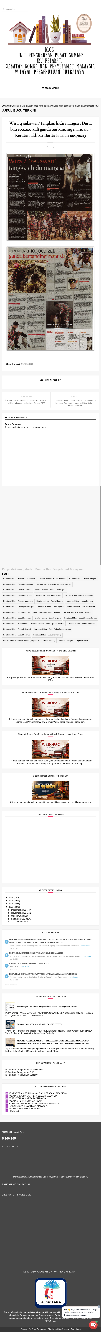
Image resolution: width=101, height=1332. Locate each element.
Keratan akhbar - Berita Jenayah (82, 579)
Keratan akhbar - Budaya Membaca (18, 601)
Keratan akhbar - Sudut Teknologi (47, 635)
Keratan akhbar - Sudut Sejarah (16, 635)
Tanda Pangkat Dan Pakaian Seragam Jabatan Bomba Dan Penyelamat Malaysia (47, 1006)
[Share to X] (27, 364)
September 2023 (19, 919)
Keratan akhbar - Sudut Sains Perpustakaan (52, 629)
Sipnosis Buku (82, 640)
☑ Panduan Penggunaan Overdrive (22, 1075)
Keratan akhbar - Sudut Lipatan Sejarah (47, 623)
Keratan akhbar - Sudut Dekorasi (46, 612)
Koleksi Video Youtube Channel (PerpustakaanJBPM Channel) (29, 640)
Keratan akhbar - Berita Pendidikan (17, 595)
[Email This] (22, 364)
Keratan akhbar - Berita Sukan (48, 595)
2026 (11, 897)
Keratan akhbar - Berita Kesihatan (17, 590)
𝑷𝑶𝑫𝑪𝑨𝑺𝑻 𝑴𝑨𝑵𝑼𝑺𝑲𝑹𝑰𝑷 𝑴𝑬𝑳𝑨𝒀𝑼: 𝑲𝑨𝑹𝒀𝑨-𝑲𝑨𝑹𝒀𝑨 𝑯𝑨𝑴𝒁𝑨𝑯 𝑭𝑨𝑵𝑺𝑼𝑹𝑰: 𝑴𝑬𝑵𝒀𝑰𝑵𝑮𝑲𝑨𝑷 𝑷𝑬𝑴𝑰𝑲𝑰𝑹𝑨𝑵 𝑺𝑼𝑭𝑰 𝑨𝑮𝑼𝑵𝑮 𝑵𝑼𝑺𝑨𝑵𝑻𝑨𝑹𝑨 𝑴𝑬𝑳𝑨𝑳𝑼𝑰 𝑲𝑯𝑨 (53, 1042)
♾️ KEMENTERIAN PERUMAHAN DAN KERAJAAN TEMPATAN (36, 1093)
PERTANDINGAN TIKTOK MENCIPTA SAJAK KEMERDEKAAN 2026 (36, 953)
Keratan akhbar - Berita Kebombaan (18, 584)
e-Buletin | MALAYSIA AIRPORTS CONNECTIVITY (29, 964)
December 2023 (19, 910)
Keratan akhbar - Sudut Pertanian (81, 623)
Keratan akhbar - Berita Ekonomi (52, 579)
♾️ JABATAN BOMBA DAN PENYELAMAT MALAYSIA (31, 1096)
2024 (11, 904)
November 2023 (19, 913)
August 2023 (17, 922)
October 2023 (17, 916)
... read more (84, 946)
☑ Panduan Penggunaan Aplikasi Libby (23, 1070)
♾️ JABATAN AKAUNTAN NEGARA (22, 1108)
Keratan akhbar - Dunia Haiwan (49, 601)
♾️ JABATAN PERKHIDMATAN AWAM (23, 1101)
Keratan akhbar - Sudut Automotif (81, 607)
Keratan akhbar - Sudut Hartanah (78, 612)
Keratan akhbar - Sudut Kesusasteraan (80, 618)
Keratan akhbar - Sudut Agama (51, 607)
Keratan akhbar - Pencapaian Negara (18, 607)
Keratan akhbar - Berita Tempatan (79, 595)
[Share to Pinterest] (32, 364)
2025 (11, 901)
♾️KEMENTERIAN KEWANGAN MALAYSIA (26, 1106)
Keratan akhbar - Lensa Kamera (79, 601)
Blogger (83, 1177)
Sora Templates (39, 1329)
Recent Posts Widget (11, 984)
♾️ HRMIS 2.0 (12, 1111)
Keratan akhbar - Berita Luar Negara (50, 590)
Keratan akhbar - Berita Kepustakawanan (54, 584)
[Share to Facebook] (29, 364)
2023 (11, 907)
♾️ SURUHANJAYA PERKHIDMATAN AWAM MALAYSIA (32, 1103)
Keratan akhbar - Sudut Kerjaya (47, 618)
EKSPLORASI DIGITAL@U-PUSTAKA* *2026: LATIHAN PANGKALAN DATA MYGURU (43, 974)
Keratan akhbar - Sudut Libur (15, 623)
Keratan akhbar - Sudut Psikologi (17, 629)
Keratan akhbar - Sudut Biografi (16, 612)
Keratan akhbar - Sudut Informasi (17, 618)
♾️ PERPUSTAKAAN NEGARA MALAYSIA (26, 1098)
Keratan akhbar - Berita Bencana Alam (19, 579)
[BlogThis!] (24, 364)
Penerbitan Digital (66, 640)
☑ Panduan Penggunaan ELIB (19, 1072)
